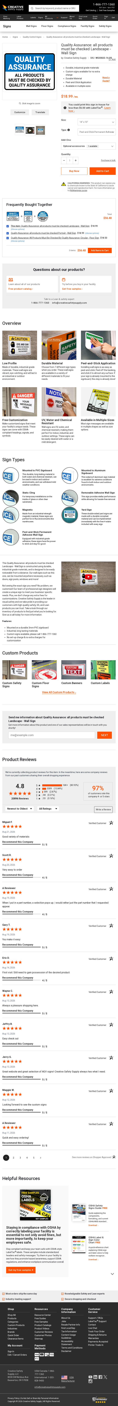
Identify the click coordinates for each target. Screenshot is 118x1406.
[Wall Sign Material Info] (68, 130)
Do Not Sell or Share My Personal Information (40, 1398)
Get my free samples (19, 1270)
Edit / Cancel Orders (17, 1355)
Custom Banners (71, 683)
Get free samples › (72, 288)
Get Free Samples (107, 10)
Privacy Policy (13, 1398)
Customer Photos (43, 1335)
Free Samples (41, 1322)
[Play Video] (30, 130)
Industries (12, 1328)
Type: (64, 130)
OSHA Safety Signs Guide (95, 1207)
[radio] (59, 785)
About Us (72, 18)
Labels (33, 18)
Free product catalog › (20, 288)
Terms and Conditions (72, 1348)
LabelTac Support (97, 1321)
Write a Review (103, 809)
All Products (49, 18)
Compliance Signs (67, 26)
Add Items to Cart (99, 250)
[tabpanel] (90, 1215)
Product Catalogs (43, 1325)
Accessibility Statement (67, 1343)
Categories (13, 1322)
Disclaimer (66, 1351)
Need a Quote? (106, 79)
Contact (92, 1324)
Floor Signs (47, 26)
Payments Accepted (98, 1341)
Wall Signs (31, 26)
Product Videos (42, 1328)
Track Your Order (96, 1331)
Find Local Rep (83, 18)
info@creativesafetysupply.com (69, 302)
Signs (40, 18)
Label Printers (20, 18)
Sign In (106, 18)
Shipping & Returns (97, 1335)
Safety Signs (105, 26)
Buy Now (74, 171)
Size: (63, 120)
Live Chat (92, 1328)
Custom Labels (100, 683)
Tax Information (69, 1331)
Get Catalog (91, 10)
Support (64, 18)
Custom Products (20, 653)
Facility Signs (87, 26)
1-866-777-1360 (104, 4)
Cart (113, 18)
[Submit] (32, 8)
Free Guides (40, 1318)
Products (12, 1318)
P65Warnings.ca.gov (78, 190)
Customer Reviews (44, 1332)
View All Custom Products (58, 692)
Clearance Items (16, 1338)
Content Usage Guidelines (68, 1336)
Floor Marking (6, 18)
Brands (11, 1332)
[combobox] (54, 8)
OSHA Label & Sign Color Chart (96, 1240)
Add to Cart (102, 171)
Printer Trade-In (95, 1345)
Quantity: (66, 154)
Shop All (12, 1315)
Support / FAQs (95, 1318)
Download (92, 1225)
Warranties (93, 1338)
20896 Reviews (23, 798)
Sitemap (39, 1338)
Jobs (63, 1321)
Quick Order (95, 18)
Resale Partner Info (70, 1324)
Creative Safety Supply (32, 1401)
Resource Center (43, 1315)
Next (112, 1273)
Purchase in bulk (108, 160)
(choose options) (18, 229)
